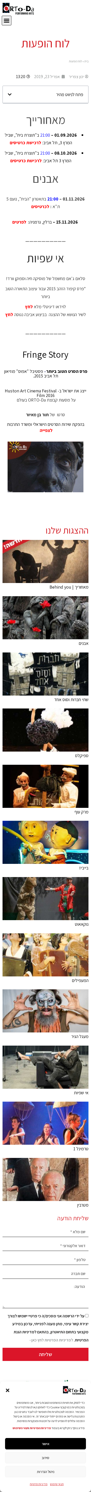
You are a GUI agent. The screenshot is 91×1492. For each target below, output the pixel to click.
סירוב (45, 1457)
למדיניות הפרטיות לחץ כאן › (51, 1340)
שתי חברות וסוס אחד (71, 699)
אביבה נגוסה (24, 314)
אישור (46, 1443)
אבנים (83, 643)
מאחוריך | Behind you (69, 587)
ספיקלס (81, 755)
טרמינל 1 (80, 1149)
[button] (7, 1390)
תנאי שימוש (57, 1484)
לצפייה (46, 430)
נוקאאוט (81, 924)
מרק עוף (81, 812)
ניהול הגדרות (45, 1471)
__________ (45, 238)
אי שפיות (81, 1093)
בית (86, 61)
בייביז (83, 868)
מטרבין (82, 1205)
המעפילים (80, 980)
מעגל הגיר (79, 1036)
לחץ (29, 307)
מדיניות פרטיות (39, 1484)
